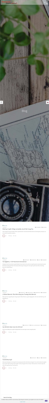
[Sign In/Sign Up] (45, 2)
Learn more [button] (22, 401)
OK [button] (46, 400)
